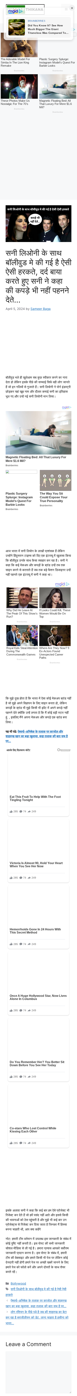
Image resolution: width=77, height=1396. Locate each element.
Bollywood (18, 1144)
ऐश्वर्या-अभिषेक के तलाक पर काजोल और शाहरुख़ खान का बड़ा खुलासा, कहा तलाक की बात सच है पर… (37, 647)
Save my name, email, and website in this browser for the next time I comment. (38, 1296)
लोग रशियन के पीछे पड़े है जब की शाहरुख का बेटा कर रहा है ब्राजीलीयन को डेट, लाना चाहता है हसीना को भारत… (37, 1178)
